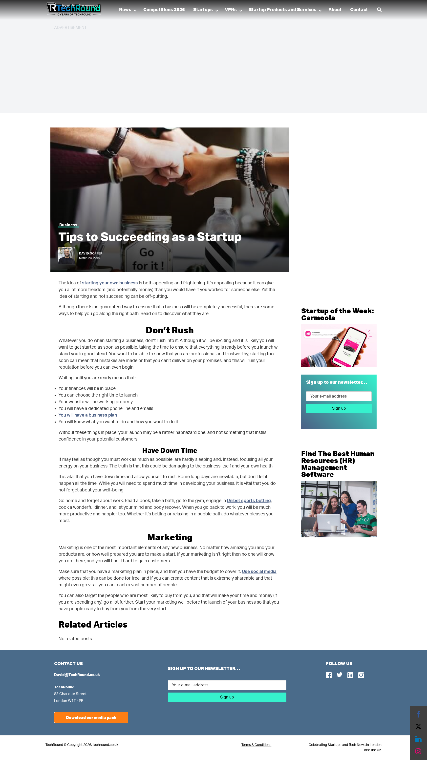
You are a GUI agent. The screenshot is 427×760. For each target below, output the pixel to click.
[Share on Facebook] (418, 714)
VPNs (231, 10)
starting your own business (110, 283)
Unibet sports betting (249, 501)
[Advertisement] (202, 69)
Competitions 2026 (164, 10)
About (335, 10)
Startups (203, 10)
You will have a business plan (88, 415)
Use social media (259, 572)
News (125, 10)
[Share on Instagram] (418, 751)
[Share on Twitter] (418, 726)
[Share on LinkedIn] (418, 739)
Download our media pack (91, 717)
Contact (359, 10)
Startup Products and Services (282, 10)
